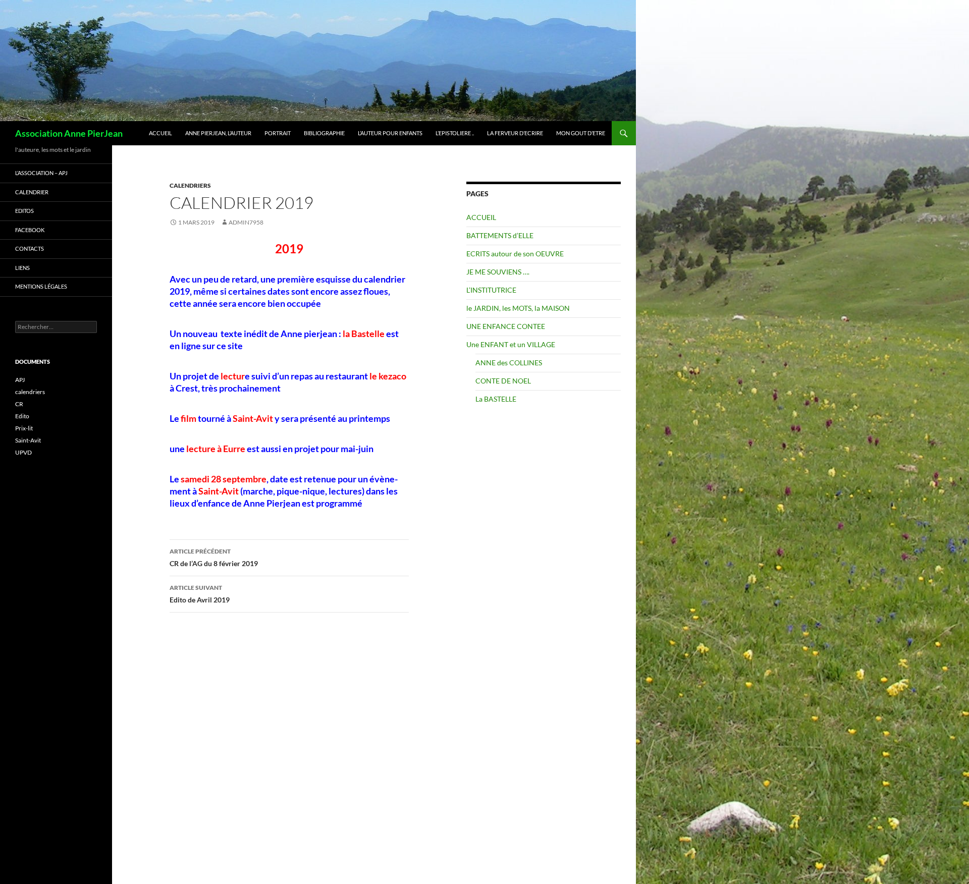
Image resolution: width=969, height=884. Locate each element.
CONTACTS (29, 248)
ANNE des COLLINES (508, 362)
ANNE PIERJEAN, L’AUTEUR (218, 133)
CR (19, 404)
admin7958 (246, 222)
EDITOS (24, 210)
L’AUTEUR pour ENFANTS (390, 133)
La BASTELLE (495, 399)
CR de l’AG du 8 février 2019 (214, 557)
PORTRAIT (277, 133)
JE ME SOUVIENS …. (497, 271)
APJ (20, 379)
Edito (22, 416)
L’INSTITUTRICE (491, 290)
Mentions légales (41, 286)
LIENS (22, 267)
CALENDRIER (31, 192)
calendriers (190, 185)
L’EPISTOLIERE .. (455, 133)
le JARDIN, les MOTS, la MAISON (518, 308)
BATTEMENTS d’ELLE (499, 235)
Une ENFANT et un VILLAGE (510, 344)
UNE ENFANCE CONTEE (505, 326)
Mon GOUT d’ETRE (580, 133)
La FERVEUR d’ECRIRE (515, 133)
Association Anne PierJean (69, 133)
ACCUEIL (160, 133)
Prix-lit (24, 428)
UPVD (23, 452)
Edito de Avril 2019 (200, 594)
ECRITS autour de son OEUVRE (515, 253)
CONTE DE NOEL (503, 380)
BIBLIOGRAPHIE (324, 133)
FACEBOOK (29, 230)
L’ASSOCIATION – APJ (41, 173)
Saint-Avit (28, 440)
